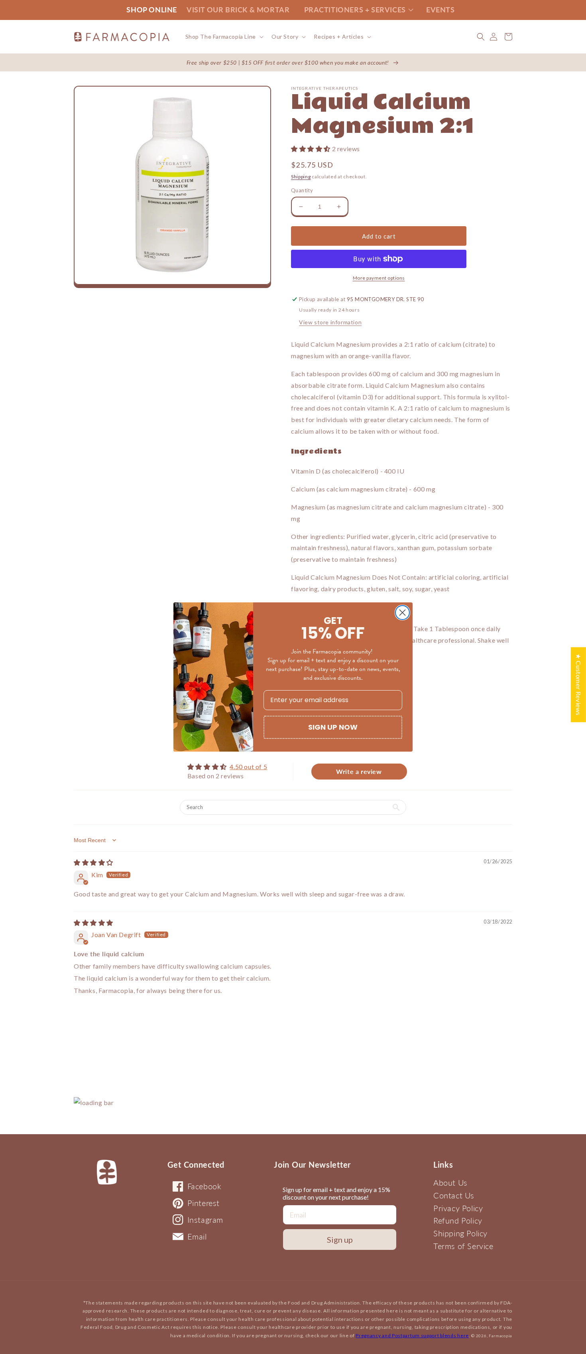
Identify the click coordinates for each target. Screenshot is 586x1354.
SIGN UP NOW (333, 727)
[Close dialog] (402, 613)
